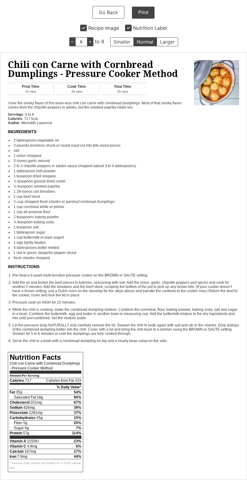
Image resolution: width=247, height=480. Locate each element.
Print (143, 12)
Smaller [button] (122, 42)
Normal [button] (145, 42)
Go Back (108, 12)
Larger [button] (167, 42)
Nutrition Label (150, 28)
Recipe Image (103, 28)
